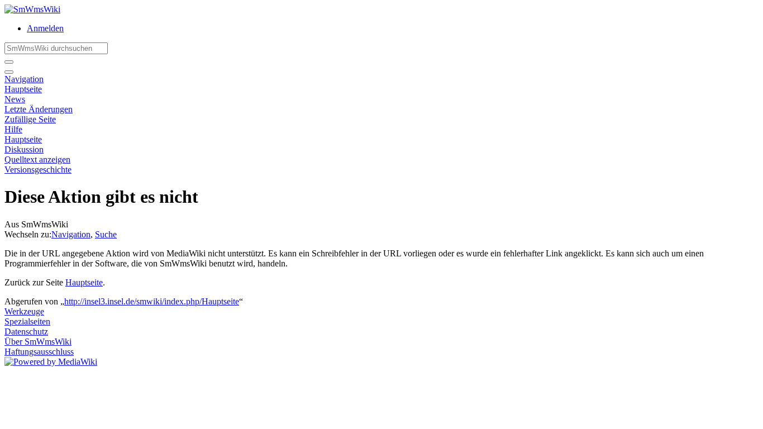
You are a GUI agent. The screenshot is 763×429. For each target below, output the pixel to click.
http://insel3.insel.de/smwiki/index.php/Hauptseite (151, 301)
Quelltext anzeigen (37, 159)
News (14, 99)
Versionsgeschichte (37, 169)
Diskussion (24, 149)
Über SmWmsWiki (37, 341)
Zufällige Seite (30, 119)
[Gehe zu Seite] (8, 62)
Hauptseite (23, 89)
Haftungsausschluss (39, 351)
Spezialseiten (27, 321)
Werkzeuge (24, 311)
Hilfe (13, 129)
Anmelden (45, 28)
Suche (106, 234)
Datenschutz (26, 331)
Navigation (24, 79)
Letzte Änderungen (38, 109)
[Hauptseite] (32, 9)
